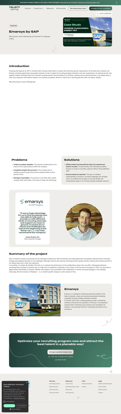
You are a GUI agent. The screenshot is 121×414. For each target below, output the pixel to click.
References (50, 8)
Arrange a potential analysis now (60, 352)
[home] (14, 8)
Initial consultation (87, 383)
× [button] (26, 382)
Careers (84, 386)
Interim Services (53, 389)
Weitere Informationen (19, 398)
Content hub (69, 383)
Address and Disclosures (105, 383)
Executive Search (54, 392)
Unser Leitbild (102, 386)
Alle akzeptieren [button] (9, 405)
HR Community (61, 8)
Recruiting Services (54, 383)
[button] (15, 409)
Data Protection (102, 389)
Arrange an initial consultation (100, 8)
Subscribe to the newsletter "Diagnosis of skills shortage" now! (80, 2)
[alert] (15, 396)
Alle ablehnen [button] (21, 405)
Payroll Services (53, 386)
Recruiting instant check (78, 8)
